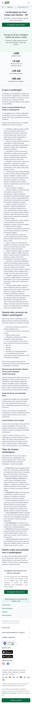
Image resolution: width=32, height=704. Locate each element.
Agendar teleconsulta (17, 25)
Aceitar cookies (16, 700)
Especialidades (10, 7)
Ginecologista (6, 615)
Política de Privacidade (9, 693)
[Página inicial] (3, 7)
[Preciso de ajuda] (28, 2)
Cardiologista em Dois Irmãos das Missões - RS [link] (23, 7)
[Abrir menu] (2, 3)
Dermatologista (7, 608)
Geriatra (4, 612)
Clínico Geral (6, 605)
